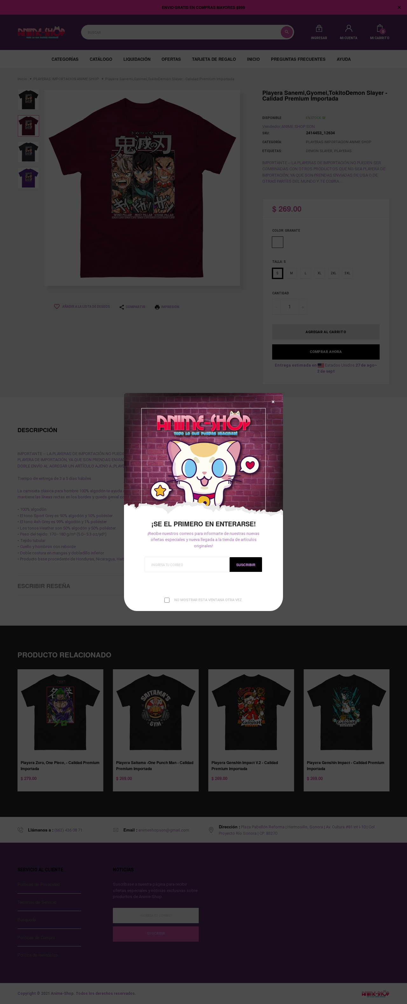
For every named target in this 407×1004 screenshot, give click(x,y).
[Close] (273, 401)
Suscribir (245, 564)
